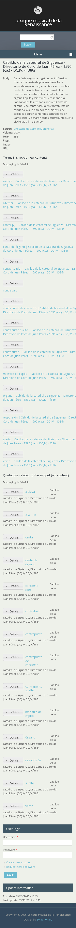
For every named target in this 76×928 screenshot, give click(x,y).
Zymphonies (44, 919)
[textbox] (37, 37)
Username (10, 837)
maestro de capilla (33, 714)
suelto (29, 783)
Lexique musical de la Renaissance (38, 22)
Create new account (18, 862)
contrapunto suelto (33, 688)
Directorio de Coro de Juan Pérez (34, 128)
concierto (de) (31, 588)
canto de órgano (31, 562)
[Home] (38, 13)
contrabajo (10, 290)
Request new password (20, 867)
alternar (30, 514)
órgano (30, 737)
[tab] (13, 174)
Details (14, 174)
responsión (33, 760)
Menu (38, 54)
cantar (29, 537)
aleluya (30, 491)
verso (29, 806)
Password (10, 850)
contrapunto (33, 634)
